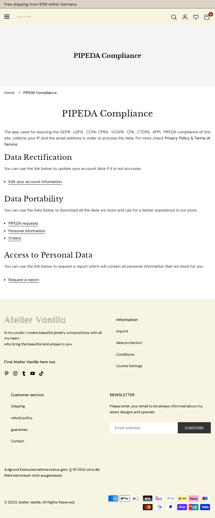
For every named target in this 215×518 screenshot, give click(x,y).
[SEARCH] (174, 17)
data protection (129, 342)
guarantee (19, 429)
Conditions (125, 354)
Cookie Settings (129, 365)
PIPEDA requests (23, 223)
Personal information (26, 230)
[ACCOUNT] (184, 17)
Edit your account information (35, 181)
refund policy (21, 417)
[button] (206, 17)
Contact (17, 441)
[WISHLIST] (195, 17)
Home (9, 92)
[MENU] (7, 16)
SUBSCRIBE (194, 428)
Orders (14, 238)
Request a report (23, 279)
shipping (18, 406)
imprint (122, 331)
